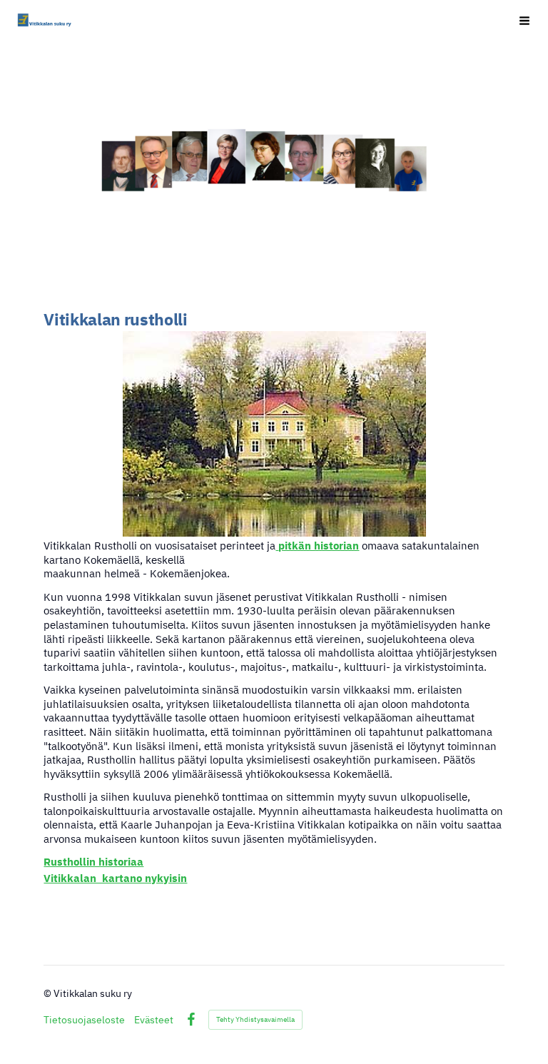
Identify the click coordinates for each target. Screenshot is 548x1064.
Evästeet (153, 1020)
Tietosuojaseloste (84, 1020)
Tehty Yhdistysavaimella (255, 1019)
